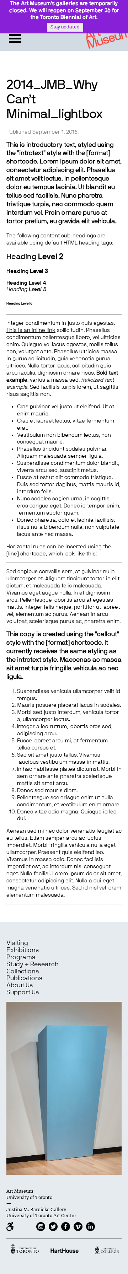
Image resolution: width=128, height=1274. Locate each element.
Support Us (22, 992)
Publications (24, 978)
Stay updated (65, 27)
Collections (22, 971)
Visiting (17, 943)
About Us (19, 985)
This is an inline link (30, 330)
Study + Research (32, 964)
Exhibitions (22, 950)
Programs (21, 957)
